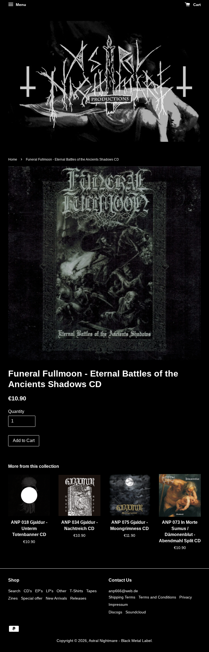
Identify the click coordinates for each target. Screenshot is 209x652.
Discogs (115, 612)
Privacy (185, 597)
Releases (78, 598)
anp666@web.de (123, 591)
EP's (39, 591)
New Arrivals (56, 598)
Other (61, 591)
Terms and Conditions (157, 597)
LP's (49, 591)
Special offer (31, 598)
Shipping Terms (122, 597)
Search (14, 591)
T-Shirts (76, 591)
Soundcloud (135, 612)
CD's (28, 591)
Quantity (16, 411)
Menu (20, 4)
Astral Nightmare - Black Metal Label (120, 641)
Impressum (118, 605)
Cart (196, 4)
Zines (13, 598)
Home (12, 159)
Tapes (91, 591)
